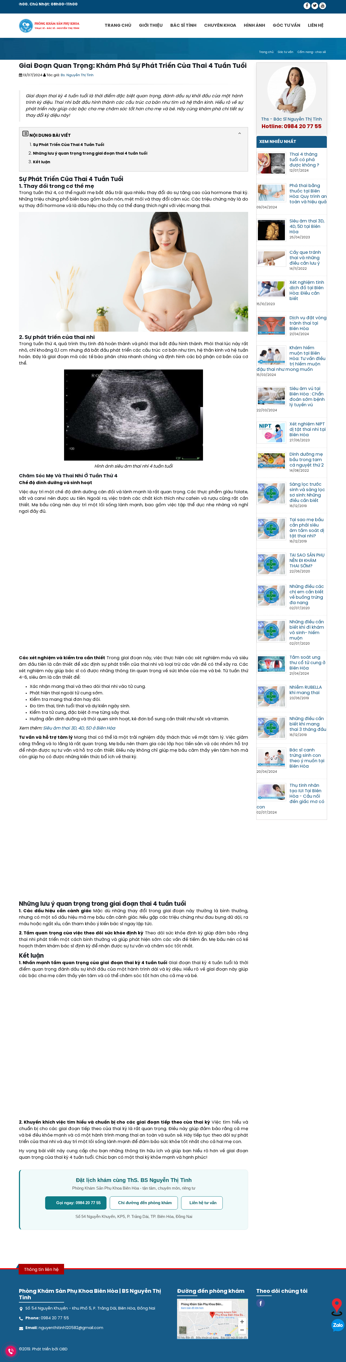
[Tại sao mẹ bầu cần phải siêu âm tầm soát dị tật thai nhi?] (271, 528)
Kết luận (41, 162)
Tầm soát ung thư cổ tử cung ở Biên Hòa (307, 663)
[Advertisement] (133, 586)
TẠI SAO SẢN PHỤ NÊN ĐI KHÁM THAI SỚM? (307, 560)
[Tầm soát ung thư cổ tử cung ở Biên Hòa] (271, 663)
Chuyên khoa (220, 25)
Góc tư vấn (286, 25)
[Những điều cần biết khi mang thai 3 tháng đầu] (271, 727)
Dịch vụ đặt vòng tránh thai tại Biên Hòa (308, 323)
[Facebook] (307, 5)
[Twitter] (314, 5)
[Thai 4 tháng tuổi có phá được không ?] (271, 163)
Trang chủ (118, 25)
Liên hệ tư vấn (203, 1202)
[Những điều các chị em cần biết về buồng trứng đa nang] (271, 595)
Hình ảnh (254, 25)
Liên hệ (316, 25)
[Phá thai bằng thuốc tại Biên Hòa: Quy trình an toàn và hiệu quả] (271, 192)
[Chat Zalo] (338, 1325)
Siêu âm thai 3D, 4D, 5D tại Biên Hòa (307, 226)
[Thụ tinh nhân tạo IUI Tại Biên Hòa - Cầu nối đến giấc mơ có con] (271, 791)
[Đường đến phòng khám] (336, 1306)
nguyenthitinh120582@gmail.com (70, 1328)
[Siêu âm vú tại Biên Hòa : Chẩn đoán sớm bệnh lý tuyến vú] (271, 395)
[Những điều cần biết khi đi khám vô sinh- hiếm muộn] (271, 630)
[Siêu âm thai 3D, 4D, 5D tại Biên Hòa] (271, 229)
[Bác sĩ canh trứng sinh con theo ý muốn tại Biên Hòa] (271, 757)
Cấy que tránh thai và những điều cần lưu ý (305, 258)
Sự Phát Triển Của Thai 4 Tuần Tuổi (68, 145)
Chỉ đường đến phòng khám (145, 1202)
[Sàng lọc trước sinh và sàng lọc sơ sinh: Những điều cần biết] (271, 493)
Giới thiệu (151, 25)
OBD (63, 1349)
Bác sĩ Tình (183, 25)
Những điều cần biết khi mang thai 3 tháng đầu (308, 724)
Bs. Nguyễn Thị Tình (77, 75)
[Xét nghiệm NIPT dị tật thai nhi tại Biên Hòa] (271, 432)
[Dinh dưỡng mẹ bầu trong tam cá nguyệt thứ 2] (271, 460)
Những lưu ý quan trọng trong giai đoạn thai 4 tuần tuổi (90, 154)
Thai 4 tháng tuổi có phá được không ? (304, 160)
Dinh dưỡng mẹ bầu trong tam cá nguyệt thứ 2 (307, 460)
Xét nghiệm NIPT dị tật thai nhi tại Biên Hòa (308, 429)
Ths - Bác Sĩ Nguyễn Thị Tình (291, 119)
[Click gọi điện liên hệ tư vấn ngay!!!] (10, 1351)
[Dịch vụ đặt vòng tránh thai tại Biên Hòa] (271, 325)
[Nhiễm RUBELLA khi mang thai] (271, 696)
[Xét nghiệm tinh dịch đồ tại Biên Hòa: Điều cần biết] (271, 288)
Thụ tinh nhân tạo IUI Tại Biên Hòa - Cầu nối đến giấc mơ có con (290, 796)
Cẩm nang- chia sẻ (312, 52)
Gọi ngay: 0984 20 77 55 (78, 1202)
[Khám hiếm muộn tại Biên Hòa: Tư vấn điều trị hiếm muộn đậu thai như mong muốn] (271, 355)
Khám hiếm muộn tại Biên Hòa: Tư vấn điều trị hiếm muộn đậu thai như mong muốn (291, 359)
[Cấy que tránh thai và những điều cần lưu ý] (271, 257)
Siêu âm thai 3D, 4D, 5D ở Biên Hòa (79, 728)
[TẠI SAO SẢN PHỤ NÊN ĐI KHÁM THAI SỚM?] (271, 563)
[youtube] (322, 5)
